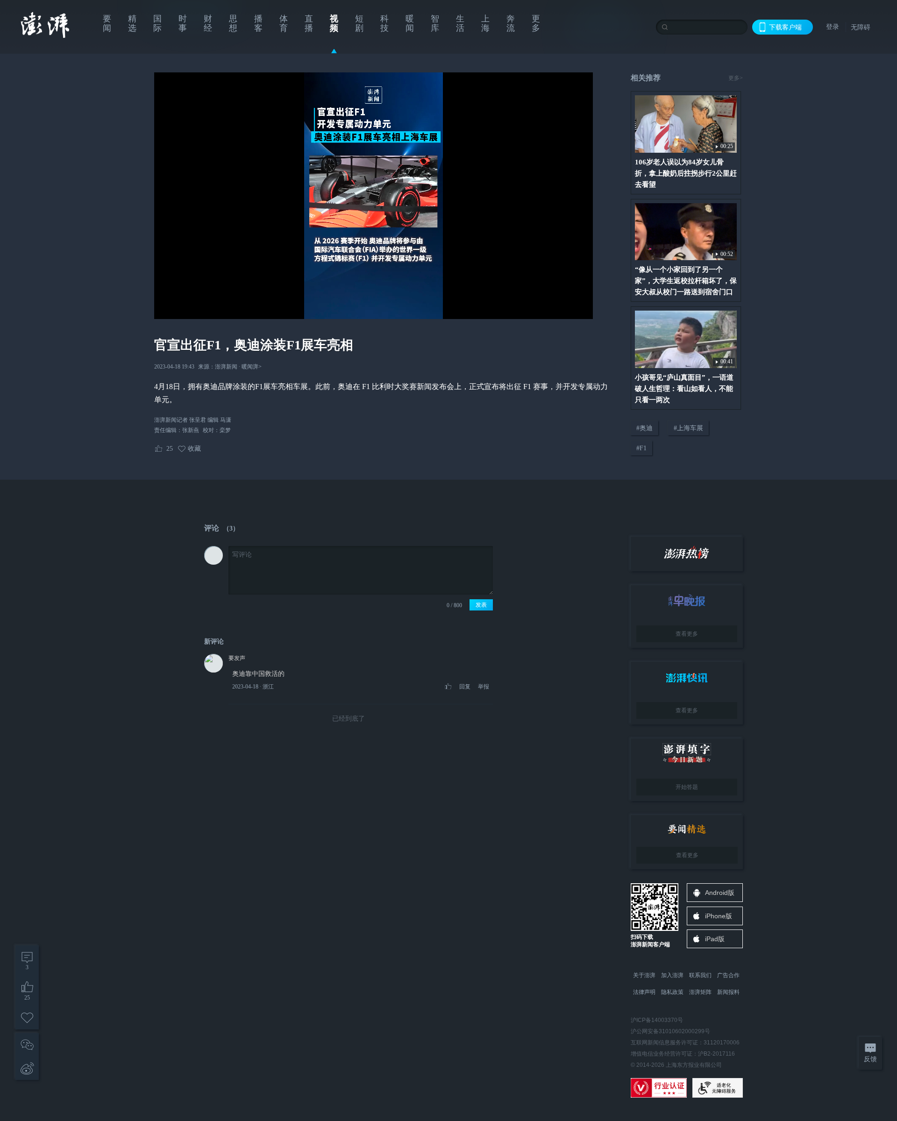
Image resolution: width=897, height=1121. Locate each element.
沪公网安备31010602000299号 (670, 1031)
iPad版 (715, 939)
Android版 (719, 892)
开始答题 (687, 787)
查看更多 (687, 634)
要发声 (236, 658)
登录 (832, 26)
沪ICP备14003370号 (657, 1020)
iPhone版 (718, 916)
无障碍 (860, 27)
